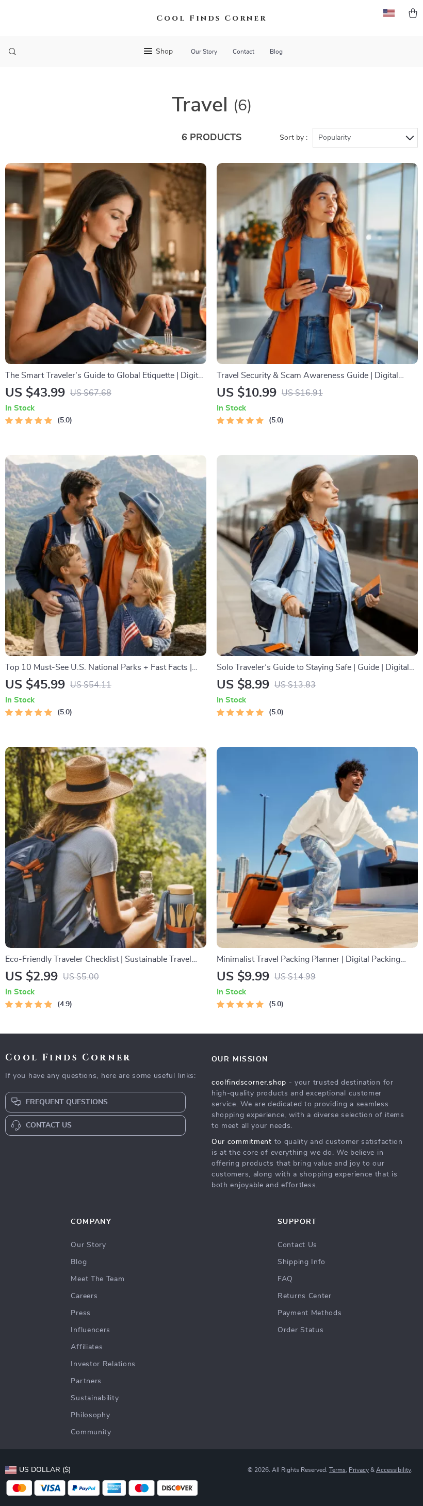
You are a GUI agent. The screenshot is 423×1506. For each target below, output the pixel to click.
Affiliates (87, 1347)
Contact (243, 51)
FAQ (285, 1279)
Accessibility (393, 1470)
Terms (337, 1470)
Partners (86, 1381)
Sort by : (293, 137)
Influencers (90, 1330)
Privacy (359, 1470)
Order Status (300, 1330)
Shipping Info (302, 1262)
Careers (84, 1296)
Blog (276, 51)
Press (81, 1313)
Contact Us (297, 1245)
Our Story (204, 51)
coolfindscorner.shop (249, 1082)
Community (91, 1432)
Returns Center (305, 1296)
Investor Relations (103, 1364)
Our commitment (242, 1141)
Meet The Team (97, 1279)
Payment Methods (310, 1313)
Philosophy (90, 1415)
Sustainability (95, 1398)
